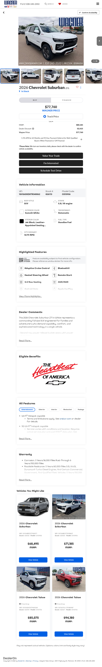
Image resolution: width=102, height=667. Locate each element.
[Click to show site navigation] (98, 4)
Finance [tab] (67, 100)
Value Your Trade (51, 155)
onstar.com (65, 418)
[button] (3, 12)
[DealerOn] (10, 658)
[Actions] (80, 87)
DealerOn (21, 661)
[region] (51, 137)
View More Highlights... (30, 296)
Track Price (53, 116)
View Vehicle (33, 560)
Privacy (35, 661)
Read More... (25, 340)
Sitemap (29, 661)
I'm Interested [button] (51, 163)
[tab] (27, 410)
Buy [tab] (35, 100)
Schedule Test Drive (51, 170)
